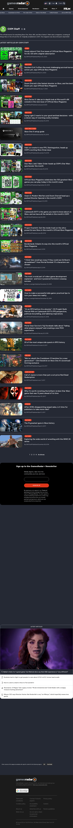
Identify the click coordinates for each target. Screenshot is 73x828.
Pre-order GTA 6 (27, 12)
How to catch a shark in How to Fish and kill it (19, 682)
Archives (41, 455)
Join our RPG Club (66, 12)
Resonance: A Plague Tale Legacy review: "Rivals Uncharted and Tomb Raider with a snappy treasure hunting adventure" (35, 689)
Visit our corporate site (40, 785)
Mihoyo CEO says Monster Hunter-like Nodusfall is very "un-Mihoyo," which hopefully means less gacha (36, 695)
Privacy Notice (33, 494)
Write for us (20, 812)
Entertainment (23, 8)
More (53, 8)
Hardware (35, 8)
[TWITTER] (22, 29)
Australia (49, 764)
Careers (45, 804)
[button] (62, 3)
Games (11, 8)
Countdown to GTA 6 (14, 12)
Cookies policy (20, 804)
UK (44, 764)
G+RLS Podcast (54, 12)
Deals (45, 8)
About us (19, 809)
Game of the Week (41, 12)
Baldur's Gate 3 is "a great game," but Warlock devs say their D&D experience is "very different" (35, 672)
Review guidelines (49, 809)
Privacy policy (47, 798)
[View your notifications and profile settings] (56, 3)
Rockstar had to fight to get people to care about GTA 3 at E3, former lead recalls (31, 677)
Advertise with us (35, 809)
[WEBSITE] (24, 29)
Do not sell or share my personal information (36, 814)
